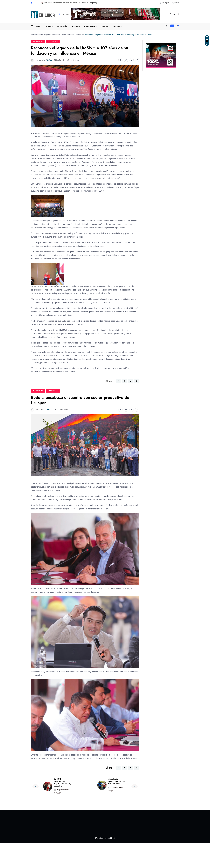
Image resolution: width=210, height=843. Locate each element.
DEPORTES (76, 26)
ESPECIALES (117, 26)
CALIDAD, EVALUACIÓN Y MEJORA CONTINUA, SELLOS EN (62, 782)
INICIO (38, 26)
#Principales (53, 41)
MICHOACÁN (62, 26)
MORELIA (49, 26)
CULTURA (104, 26)
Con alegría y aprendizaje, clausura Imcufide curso (116, 781)
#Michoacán (38, 41)
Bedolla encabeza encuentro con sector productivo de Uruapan (67, 3)
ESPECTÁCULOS (90, 26)
